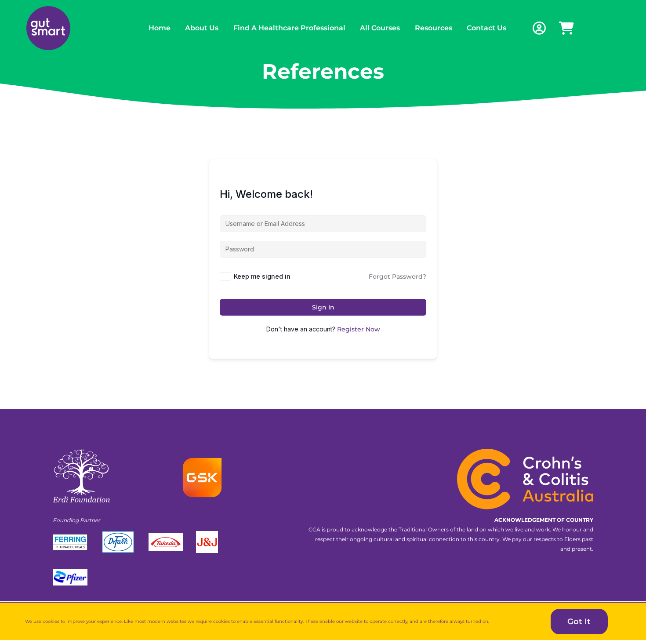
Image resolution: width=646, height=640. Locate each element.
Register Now (358, 329)
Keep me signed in (262, 276)
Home (160, 28)
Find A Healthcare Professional (289, 28)
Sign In (323, 307)
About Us (201, 28)
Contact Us (486, 28)
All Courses (380, 28)
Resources (433, 28)
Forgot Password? (397, 276)
